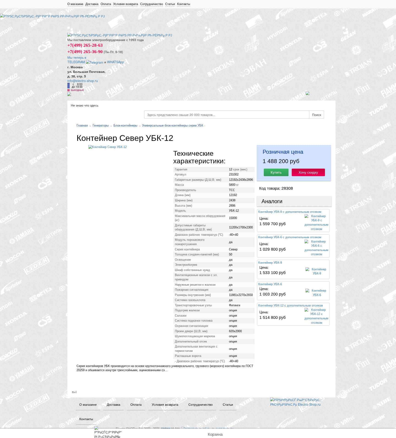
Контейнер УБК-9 (270, 262)
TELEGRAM (76, 62)
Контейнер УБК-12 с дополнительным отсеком (290, 305)
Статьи (170, 4)
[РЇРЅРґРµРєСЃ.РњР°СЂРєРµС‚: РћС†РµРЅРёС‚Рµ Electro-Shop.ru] (299, 401)
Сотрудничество (151, 4)
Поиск (316, 114)
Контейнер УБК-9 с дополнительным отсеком (289, 212)
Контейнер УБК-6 (270, 284)
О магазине (75, 4)
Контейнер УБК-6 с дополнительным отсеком (289, 237)
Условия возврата (125, 4)
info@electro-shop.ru (82, 80)
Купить (276, 172)
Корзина (215, 434)
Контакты (183, 4)
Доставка (91, 4)
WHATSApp (115, 62)
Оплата (106, 4)
